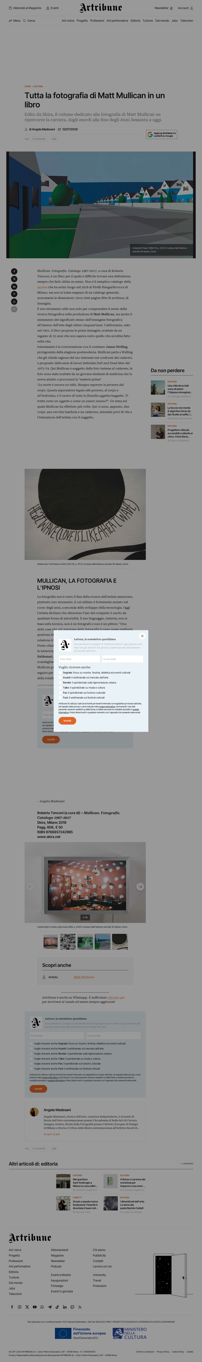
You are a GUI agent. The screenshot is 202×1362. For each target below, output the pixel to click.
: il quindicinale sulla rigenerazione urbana (89, 682)
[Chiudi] (142, 636)
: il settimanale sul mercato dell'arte (85, 677)
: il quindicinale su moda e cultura (84, 687)
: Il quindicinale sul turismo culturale (84, 692)
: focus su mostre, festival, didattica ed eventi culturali (96, 672)
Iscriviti (67, 720)
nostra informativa (107, 706)
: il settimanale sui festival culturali (83, 697)
